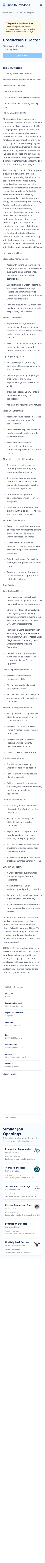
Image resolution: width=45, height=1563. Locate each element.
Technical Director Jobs (24, 13)
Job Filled (23, 55)
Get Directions (11, 1117)
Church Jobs (7, 13)
